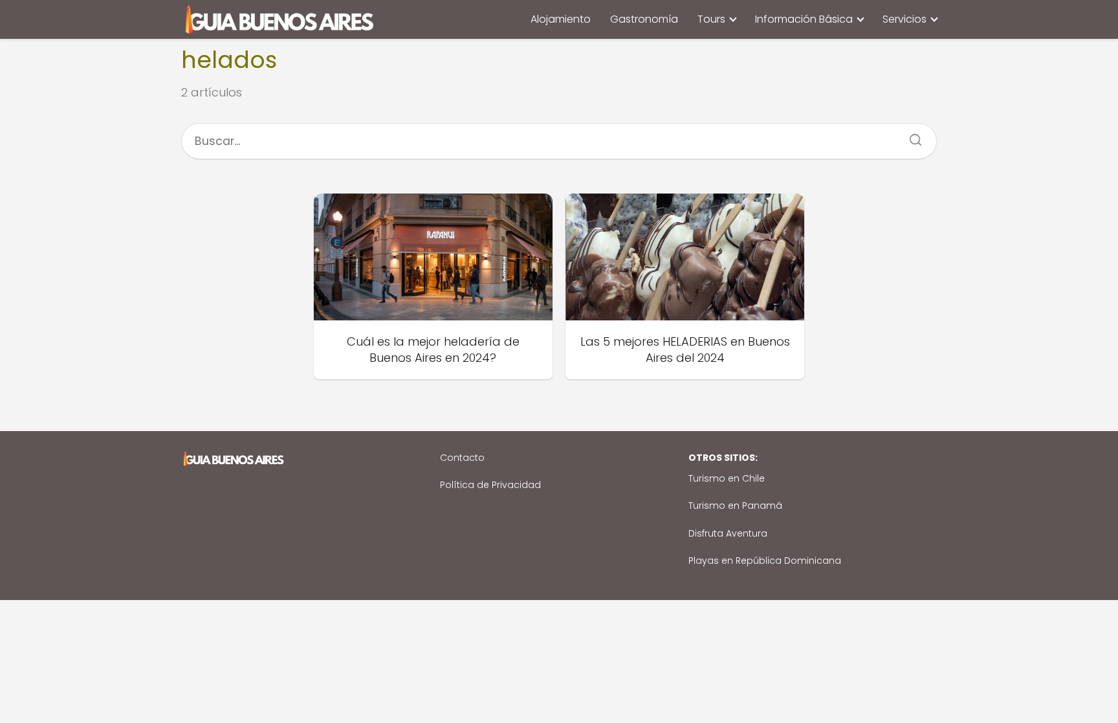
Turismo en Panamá (735, 505)
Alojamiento (561, 19)
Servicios (904, 19)
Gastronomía (644, 19)
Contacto (462, 457)
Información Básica (804, 19)
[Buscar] (911, 136)
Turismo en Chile (726, 478)
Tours (711, 19)
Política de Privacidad (490, 484)
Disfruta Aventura (727, 533)
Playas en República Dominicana (764, 560)
